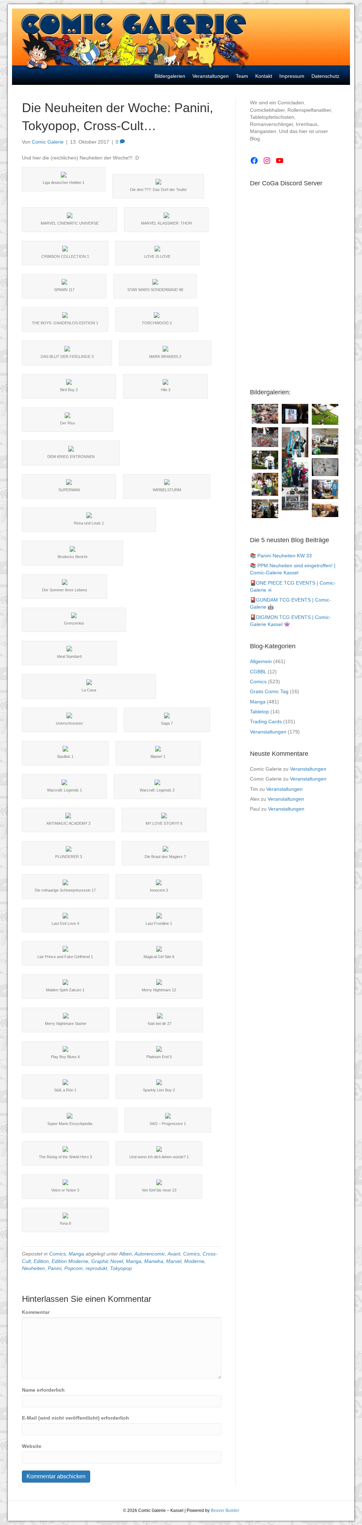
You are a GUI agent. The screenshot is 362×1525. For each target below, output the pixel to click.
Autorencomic (149, 1254)
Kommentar (35, 1312)
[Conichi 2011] (295, 446)
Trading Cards (266, 721)
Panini (55, 1268)
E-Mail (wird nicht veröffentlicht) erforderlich (75, 1418)
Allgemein (261, 661)
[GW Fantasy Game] (325, 414)
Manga (76, 1254)
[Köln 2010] (325, 510)
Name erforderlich (43, 1390)
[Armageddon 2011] (265, 414)
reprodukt (96, 1268)
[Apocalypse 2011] (265, 437)
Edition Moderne (70, 1261)
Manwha (153, 1261)
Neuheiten (33, 1268)
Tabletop (259, 711)
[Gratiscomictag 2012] (325, 489)
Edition (41, 1261)
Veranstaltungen (268, 732)
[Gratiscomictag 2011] (265, 508)
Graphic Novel (107, 1261)
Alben (125, 1254)
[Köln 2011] (295, 498)
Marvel (173, 1261)
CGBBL (258, 671)
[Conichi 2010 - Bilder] (265, 460)
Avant (174, 1254)
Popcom (73, 1268)
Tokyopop (121, 1268)
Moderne (194, 1261)
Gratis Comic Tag (269, 691)
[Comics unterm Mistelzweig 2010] (295, 414)
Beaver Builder (225, 1510)
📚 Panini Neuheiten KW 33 (281, 555)
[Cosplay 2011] (265, 484)
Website (31, 1446)
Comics (57, 1254)
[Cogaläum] (325, 441)
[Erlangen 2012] (325, 467)
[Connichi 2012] (295, 475)
